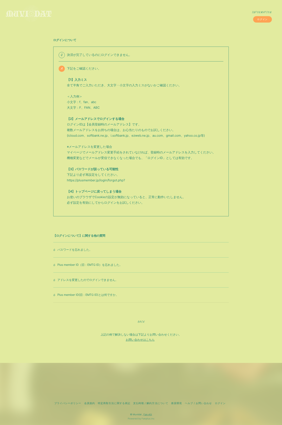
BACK (140, 321)
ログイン (262, 19)
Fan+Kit (147, 414)
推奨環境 (176, 403)
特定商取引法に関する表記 (114, 403)
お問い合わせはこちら (140, 339)
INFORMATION (261, 12)
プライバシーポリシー (67, 403)
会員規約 (89, 403)
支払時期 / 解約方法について (150, 403)
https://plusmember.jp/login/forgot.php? (96, 180)
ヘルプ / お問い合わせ (198, 403)
